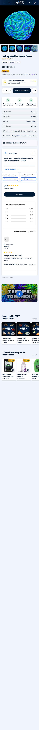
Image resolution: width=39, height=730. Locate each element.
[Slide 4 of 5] (27, 48)
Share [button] (25, 264)
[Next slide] (35, 333)
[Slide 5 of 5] (34, 48)
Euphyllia (5, 62)
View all (34, 319)
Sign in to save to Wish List (34, 90)
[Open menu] (4, 3)
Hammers (12, 62)
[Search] (9, 3)
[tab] (20, 231)
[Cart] (35, 3)
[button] (8, 59)
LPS (18, 62)
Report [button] (21, 264)
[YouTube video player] (19, 294)
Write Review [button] (19, 194)
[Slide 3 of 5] (19, 48)
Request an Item (29, 179)
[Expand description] (33, 153)
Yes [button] (18, 264)
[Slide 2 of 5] (12, 48)
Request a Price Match (11, 179)
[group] (19, 185)
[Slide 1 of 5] (4, 48)
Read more (19, 169)
